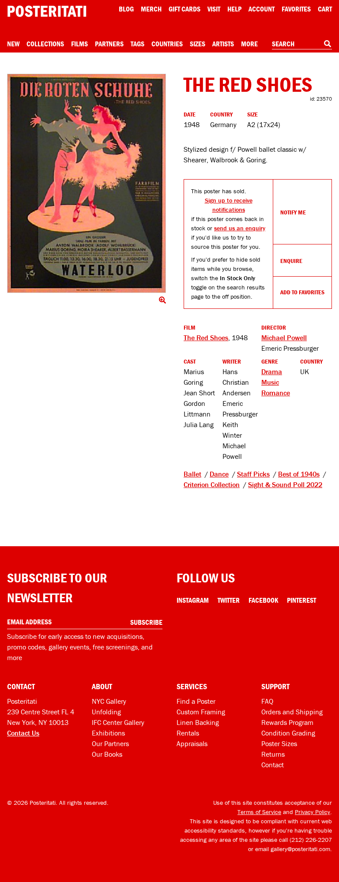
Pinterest (301, 600)
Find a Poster (196, 701)
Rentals (188, 732)
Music (270, 382)
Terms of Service (259, 812)
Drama (271, 371)
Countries (167, 43)
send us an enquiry (239, 228)
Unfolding (106, 711)
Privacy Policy (312, 812)
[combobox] (302, 44)
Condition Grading (288, 732)
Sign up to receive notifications (228, 205)
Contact (272, 764)
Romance (275, 392)
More (249, 43)
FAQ (267, 701)
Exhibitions (108, 732)
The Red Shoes (206, 337)
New (13, 43)
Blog (126, 8)
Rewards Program (287, 722)
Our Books (107, 754)
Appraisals (192, 743)
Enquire (291, 261)
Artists (223, 43)
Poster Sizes (279, 743)
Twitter (229, 600)
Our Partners (110, 743)
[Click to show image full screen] (86, 183)
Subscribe (146, 622)
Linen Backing (198, 722)
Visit (213, 8)
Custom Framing (201, 711)
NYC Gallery (109, 701)
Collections (45, 43)
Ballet (192, 473)
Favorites (296, 8)
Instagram (193, 600)
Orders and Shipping (292, 711)
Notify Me (293, 212)
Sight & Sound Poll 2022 (285, 484)
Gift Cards (184, 8)
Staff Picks (253, 473)
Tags (137, 43)
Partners (109, 43)
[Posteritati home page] (47, 11)
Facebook (263, 600)
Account (262, 8)
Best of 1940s (299, 473)
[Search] (327, 43)
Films (79, 43)
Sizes (197, 43)
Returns (273, 754)
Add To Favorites (302, 292)
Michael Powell (284, 337)
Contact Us (23, 732)
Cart (325, 8)
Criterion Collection (212, 484)
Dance (219, 473)
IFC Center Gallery (118, 722)
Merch (151, 8)
